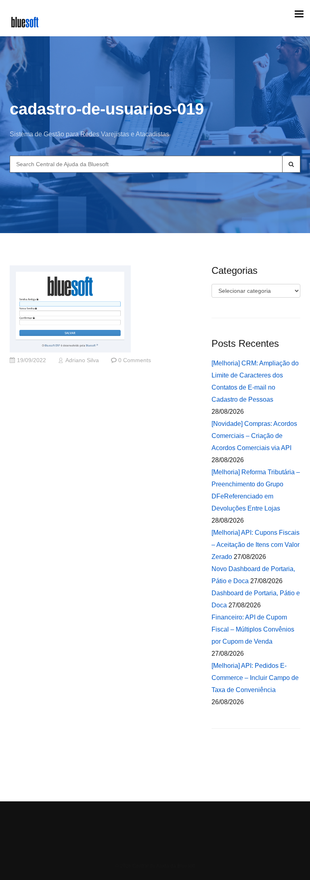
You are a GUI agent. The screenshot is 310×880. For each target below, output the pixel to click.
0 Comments (134, 360)
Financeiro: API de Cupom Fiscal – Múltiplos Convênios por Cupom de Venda (253, 629)
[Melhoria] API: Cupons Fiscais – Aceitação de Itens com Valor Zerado (256, 544)
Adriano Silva (82, 360)
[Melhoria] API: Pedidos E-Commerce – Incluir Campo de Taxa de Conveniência (255, 677)
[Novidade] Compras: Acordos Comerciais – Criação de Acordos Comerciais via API (254, 435)
